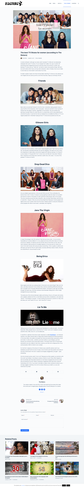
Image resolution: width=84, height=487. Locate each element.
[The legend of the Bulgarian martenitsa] (42, 447)
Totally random (67, 3)
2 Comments (39, 457)
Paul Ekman (53, 334)
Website (52, 415)
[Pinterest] (47, 371)
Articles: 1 (42, 392)
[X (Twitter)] (36, 371)
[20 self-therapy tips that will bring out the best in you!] (67, 447)
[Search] (78, 3)
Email (37, 415)
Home (50, 3)
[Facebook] (26, 371)
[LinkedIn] (58, 371)
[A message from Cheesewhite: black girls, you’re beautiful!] (17, 447)
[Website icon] (42, 389)
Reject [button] (68, 485)
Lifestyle (59, 3)
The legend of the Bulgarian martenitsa (39, 456)
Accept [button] (64, 485)
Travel (54, 3)
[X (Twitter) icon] (44, 389)
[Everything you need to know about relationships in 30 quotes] (17, 468)
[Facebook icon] (40, 389)
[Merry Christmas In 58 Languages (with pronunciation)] (42, 468)
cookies (23, 485)
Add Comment (24, 419)
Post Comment (25, 430)
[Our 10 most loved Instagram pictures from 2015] (67, 468)
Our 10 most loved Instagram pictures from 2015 (66, 476)
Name (22, 415)
